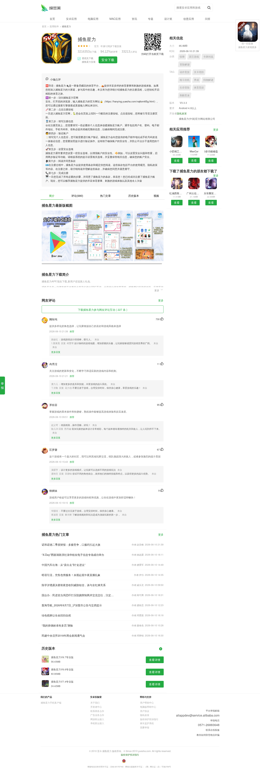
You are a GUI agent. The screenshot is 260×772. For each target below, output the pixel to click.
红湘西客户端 (176, 193)
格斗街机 (185, 80)
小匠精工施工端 (176, 151)
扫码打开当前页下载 (152, 54)
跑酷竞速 (185, 95)
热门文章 (105, 196)
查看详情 (154, 660)
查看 (177, 160)
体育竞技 (199, 87)
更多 (160, 300)
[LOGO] (51, 7)
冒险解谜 (185, 64)
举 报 (2, 385)
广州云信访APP (194, 193)
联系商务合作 (97, 711)
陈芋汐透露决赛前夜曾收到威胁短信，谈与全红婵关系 (74, 585)
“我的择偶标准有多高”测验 (57, 625)
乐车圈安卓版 (211, 193)
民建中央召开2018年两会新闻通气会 (63, 635)
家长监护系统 (147, 723)
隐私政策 (182, 113)
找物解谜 (208, 80)
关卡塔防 (199, 72)
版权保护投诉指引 (149, 719)
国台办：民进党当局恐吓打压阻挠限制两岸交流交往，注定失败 (78, 595)
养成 (196, 80)
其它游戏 (194, 56)
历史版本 (133, 196)
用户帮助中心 (147, 702)
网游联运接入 (97, 719)
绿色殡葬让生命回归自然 (56, 615)
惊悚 (182, 56)
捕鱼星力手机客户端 (51, 702)
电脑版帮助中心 (148, 706)
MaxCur (194, 151)
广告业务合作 (97, 715)
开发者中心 (96, 706)
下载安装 (116, 46)
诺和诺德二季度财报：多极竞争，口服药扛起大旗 (71, 544)
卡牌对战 (208, 56)
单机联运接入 (97, 723)
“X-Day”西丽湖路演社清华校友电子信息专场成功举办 (73, 555)
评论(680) (77, 196)
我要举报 (144, 727)
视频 (156, 196)
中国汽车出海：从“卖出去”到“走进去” (63, 565)
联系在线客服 (212, 729)
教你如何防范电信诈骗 (208, 734)
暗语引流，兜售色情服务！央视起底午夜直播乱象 (71, 575)
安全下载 (107, 60)
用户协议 (144, 711)
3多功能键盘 (211, 151)
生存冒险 (185, 87)
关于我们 (95, 702)
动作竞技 (185, 72)
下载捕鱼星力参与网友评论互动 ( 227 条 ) (102, 310)
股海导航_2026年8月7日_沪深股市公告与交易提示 (72, 605)
